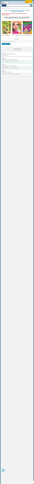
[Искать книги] (31, 5)
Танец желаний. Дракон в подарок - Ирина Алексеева (9, 59)
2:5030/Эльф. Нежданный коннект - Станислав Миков (9, 65)
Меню (4, 5)
